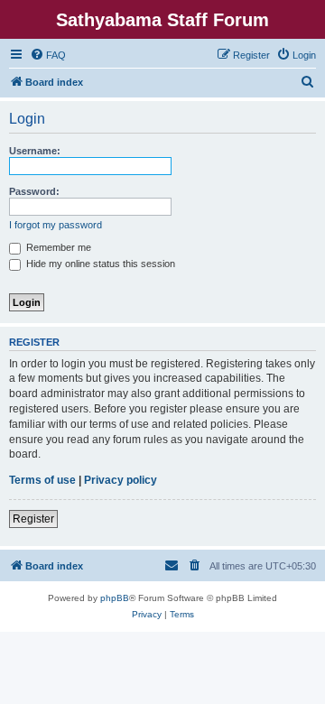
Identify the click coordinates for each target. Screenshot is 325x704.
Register (33, 519)
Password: (34, 191)
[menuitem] (48, 55)
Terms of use (42, 480)
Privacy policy (120, 480)
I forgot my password (55, 224)
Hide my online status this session (99, 263)
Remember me (57, 247)
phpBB (114, 598)
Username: (34, 150)
